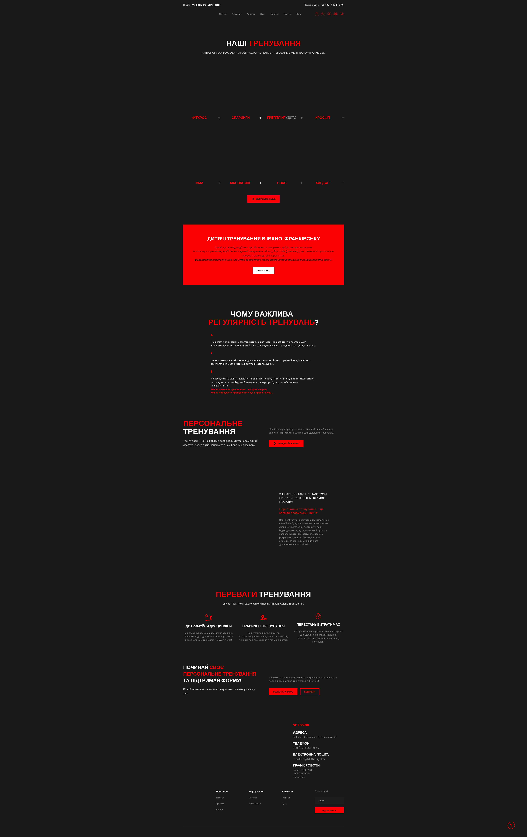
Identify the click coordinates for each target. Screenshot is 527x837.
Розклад (251, 14)
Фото (299, 14)
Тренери (220, 803)
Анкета (219, 809)
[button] (317, 14)
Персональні (255, 803)
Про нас (223, 14)
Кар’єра (287, 14)
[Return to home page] (193, 14)
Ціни (262, 14)
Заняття (236, 14)
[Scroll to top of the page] (511, 825)
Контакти (274, 14)
